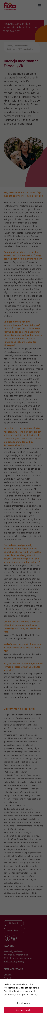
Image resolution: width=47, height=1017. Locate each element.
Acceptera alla (23, 1010)
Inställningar (23, 1003)
